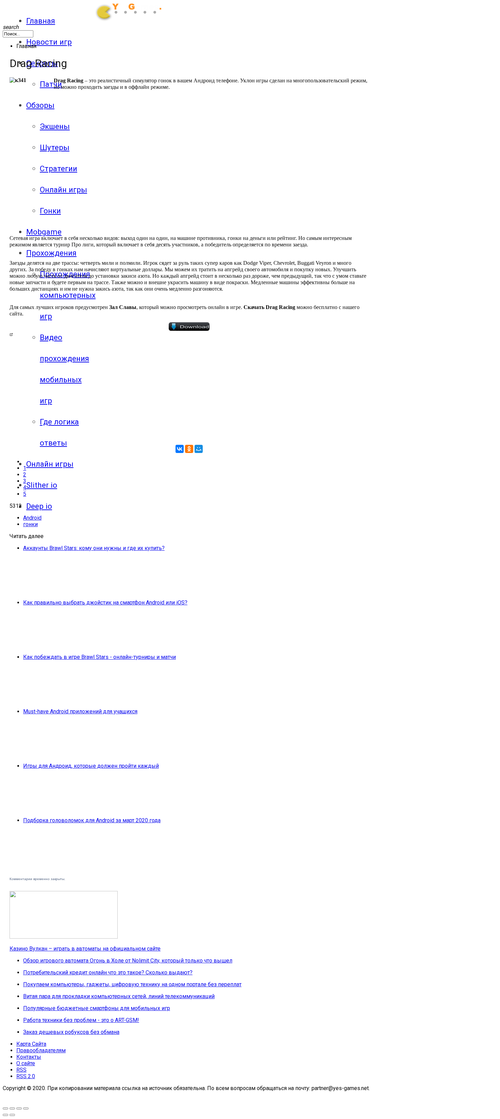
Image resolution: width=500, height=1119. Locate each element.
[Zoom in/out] (12, 1108)
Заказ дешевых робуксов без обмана (71, 1032)
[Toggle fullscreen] (5, 1108)
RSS (21, 1070)
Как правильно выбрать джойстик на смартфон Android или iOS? (105, 602)
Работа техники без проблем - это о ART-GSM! (81, 1020)
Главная (40, 20)
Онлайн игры (49, 463)
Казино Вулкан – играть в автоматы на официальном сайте (85, 948)
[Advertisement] (94, 179)
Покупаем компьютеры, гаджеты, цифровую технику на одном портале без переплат (132, 984)
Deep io (39, 506)
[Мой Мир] (199, 449)
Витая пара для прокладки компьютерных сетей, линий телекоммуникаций (119, 996)
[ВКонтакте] (180, 449)
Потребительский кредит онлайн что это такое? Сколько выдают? (108, 972)
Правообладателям (41, 1050)
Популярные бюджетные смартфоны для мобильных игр (96, 1008)
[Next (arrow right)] (12, 1115)
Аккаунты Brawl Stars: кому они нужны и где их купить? (94, 548)
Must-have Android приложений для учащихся (80, 711)
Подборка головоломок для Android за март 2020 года (92, 820)
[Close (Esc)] (26, 1108)
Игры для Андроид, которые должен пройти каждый (91, 766)
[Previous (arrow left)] (5, 1115)
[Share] (19, 1108)
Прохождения (51, 252)
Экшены (55, 126)
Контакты (28, 1057)
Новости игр (49, 41)
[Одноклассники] (189, 449)
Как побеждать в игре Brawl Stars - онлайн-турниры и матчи (99, 657)
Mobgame (44, 231)
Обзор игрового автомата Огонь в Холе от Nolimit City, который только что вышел (127, 960)
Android (32, 518)
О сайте (25, 1063)
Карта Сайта (31, 1044)
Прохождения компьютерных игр (68, 295)
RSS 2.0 (25, 1076)
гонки (30, 524)
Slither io (41, 485)
